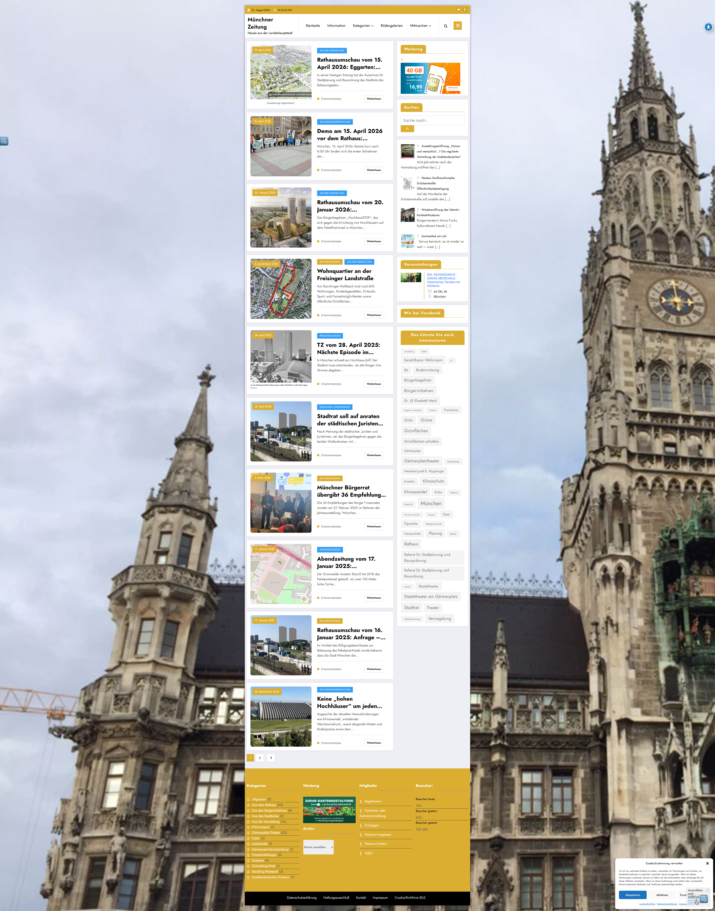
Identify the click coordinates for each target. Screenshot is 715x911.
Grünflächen (416, 430)
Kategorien (361, 25)
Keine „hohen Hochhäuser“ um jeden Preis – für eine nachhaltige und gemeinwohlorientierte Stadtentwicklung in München (347, 702)
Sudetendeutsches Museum (271, 877)
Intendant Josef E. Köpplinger (424, 471)
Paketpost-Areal (433, 524)
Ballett (424, 351)
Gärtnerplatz (412, 450)
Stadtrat (411, 607)
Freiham (432, 410)
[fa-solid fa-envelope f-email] (458, 9)
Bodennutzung (427, 370)
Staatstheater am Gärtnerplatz (431, 596)
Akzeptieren (632, 895)
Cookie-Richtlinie (647, 904)
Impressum (684, 904)
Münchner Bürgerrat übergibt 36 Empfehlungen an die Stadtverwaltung (352, 491)
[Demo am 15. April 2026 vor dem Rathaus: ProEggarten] (281, 146)
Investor (409, 481)
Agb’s (368, 853)
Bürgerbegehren (417, 380)
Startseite (313, 25)
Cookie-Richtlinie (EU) (410, 897)
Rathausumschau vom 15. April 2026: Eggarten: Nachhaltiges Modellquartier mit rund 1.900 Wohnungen (349, 63)
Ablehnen (662, 895)
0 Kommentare (331, 99)
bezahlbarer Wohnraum (423, 360)
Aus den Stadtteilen (265, 816)
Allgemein (259, 799)
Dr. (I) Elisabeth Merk (420, 400)
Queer (453, 534)
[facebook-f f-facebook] (465, 9)
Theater (433, 608)
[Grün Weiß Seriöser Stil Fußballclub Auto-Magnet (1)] (329, 810)
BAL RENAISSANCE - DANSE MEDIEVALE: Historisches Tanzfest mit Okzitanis (443, 280)
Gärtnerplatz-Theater (266, 832)
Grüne (426, 420)
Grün (408, 420)
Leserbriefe (260, 843)
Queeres (258, 860)
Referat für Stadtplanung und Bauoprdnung (427, 557)
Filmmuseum (261, 827)
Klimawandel (415, 492)
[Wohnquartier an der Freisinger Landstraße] (281, 288)
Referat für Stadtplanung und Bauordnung (426, 573)
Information (336, 25)
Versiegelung (439, 618)
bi (451, 360)
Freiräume (451, 409)
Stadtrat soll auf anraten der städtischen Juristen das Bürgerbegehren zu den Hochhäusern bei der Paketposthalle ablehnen (350, 420)
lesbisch (454, 492)
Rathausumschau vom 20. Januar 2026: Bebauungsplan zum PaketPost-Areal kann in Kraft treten (350, 206)
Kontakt (361, 897)
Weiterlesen (374, 99)
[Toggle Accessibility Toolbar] (708, 27)
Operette (411, 523)
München (431, 503)
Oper (446, 514)
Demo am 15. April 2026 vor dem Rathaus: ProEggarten (350, 134)
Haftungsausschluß (336, 897)
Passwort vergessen (378, 834)
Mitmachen (419, 25)
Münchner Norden (412, 514)
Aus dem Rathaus (330, 261)
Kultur (438, 492)
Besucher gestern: (427, 811)
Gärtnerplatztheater (421, 461)
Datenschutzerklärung (667, 904)
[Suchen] (446, 26)
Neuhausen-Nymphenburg (335, 407)
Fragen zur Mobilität (412, 410)
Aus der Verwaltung (332, 50)
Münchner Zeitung (260, 23)
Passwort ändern (376, 843)
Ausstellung (409, 351)
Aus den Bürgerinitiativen (335, 121)
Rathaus (411, 544)
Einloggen (372, 825)
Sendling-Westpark (265, 871)
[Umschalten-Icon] (458, 25)
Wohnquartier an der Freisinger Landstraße (345, 274)
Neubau (431, 514)
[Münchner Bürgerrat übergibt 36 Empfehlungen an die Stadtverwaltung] (281, 502)
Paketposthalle (412, 534)
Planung (435, 533)
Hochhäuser (453, 461)
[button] (707, 863)
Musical (408, 504)
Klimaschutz (433, 481)
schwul (407, 586)
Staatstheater (428, 586)
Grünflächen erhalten (421, 441)
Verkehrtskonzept (412, 619)
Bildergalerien (392, 25)
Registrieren (373, 801)
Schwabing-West (263, 866)
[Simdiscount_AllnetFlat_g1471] (430, 78)
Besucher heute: (426, 799)
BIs (406, 369)
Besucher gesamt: (427, 823)
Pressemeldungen (330, 335)
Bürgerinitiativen (418, 391)
